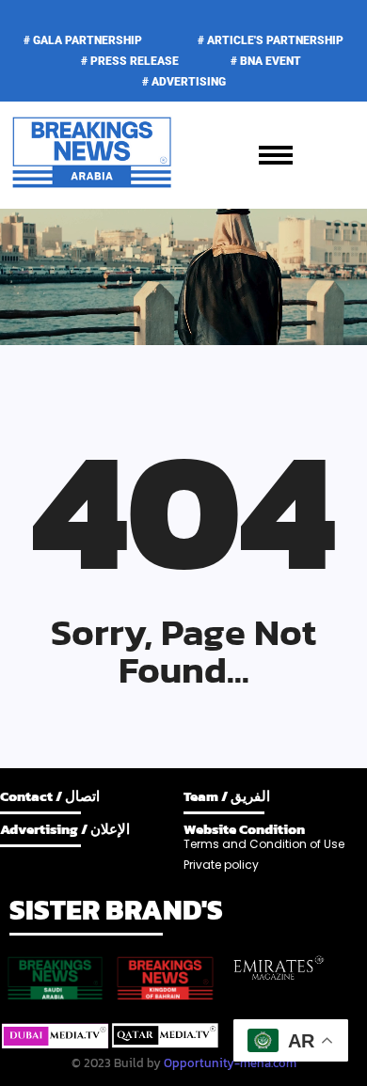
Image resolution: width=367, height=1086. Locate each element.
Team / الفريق (227, 796)
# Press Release (130, 61)
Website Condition (244, 829)
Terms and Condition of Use (264, 844)
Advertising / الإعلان (65, 829)
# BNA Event (266, 61)
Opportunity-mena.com (230, 1063)
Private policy (221, 865)
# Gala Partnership (83, 40)
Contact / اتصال (50, 796)
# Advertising (184, 81)
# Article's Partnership (270, 40)
